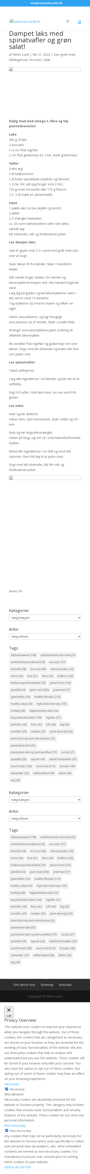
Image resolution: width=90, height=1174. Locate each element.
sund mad (45, 766)
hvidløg (18, 711)
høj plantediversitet (26, 717)
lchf (51, 724)
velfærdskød (43, 773)
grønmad (61, 690)
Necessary (17, 1089)
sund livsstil (21, 766)
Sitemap (47, 985)
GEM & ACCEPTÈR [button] (17, 1167)
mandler (18, 731)
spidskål (18, 759)
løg (64, 724)
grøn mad (39, 690)
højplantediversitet (43, 711)
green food (60, 683)
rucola (67, 752)
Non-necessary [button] (15, 1125)
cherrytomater (61, 669)
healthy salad (21, 704)
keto (36, 724)
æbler (65, 773)
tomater (67, 766)
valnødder (20, 773)
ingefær (53, 717)
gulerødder (20, 697)
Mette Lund (21, 54)
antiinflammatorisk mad (57, 655)
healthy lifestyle (47, 697)
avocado (57, 662)
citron (17, 676)
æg (15, 780)
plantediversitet (23, 745)
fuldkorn (65, 676)
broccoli (38, 669)
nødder (38, 731)
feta (33, 676)
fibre (47, 676)
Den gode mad (64, 54)
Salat (46, 60)
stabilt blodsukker (63, 759)
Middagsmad (18, 60)
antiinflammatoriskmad (28, 662)
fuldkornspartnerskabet (28, 683)
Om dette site (24, 985)
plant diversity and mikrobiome (33, 738)
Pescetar (35, 60)
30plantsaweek (23, 655)
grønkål (18, 690)
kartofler (19, 724)
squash (38, 759)
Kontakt (65, 985)
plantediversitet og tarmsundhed (34, 752)
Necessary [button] (11, 1084)
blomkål (18, 669)
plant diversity (61, 731)
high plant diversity (52, 704)
